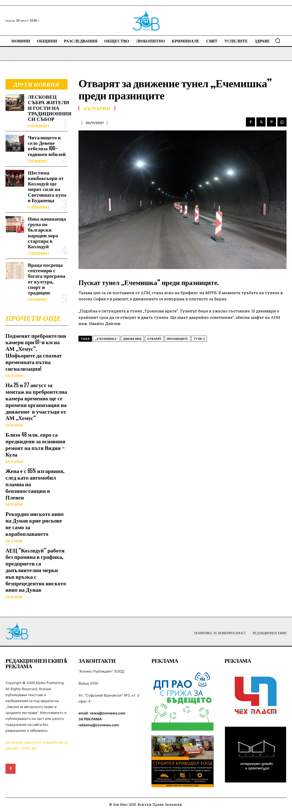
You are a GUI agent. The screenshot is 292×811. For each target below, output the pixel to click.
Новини (37, 161)
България (14, 375)
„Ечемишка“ (106, 339)
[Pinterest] (271, 122)
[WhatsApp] (282, 122)
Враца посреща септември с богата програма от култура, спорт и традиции (46, 279)
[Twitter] (261, 122)
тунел (199, 339)
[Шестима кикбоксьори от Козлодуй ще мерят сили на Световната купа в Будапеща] (14, 178)
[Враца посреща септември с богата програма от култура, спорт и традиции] (14, 270)
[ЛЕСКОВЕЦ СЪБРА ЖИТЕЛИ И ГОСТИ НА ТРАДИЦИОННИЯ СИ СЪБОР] (14, 102)
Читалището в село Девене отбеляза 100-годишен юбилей (47, 145)
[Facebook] (250, 122)
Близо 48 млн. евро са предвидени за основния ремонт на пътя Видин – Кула (35, 444)
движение (132, 339)
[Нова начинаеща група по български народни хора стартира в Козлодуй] (14, 224)
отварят (154, 339)
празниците (177, 339)
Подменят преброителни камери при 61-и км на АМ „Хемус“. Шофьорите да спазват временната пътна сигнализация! (35, 352)
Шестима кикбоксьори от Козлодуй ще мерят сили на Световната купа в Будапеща (47, 186)
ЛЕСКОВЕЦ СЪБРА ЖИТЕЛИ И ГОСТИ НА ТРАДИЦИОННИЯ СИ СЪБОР (49, 108)
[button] (277, 40)
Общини (38, 126)
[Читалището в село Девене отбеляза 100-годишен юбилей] (14, 143)
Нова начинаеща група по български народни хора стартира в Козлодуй (47, 232)
